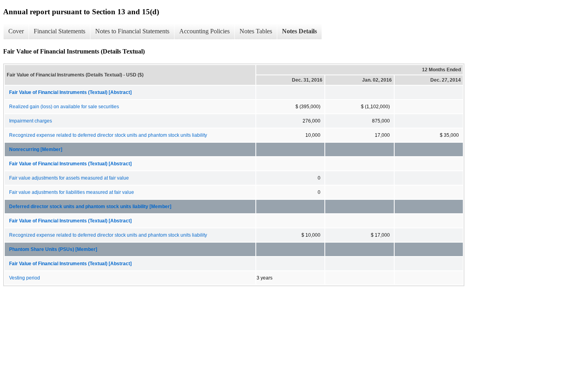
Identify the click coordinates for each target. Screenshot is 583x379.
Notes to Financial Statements (132, 31)
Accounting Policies (204, 31)
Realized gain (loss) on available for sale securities (64, 106)
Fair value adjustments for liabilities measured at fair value (71, 192)
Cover (16, 31)
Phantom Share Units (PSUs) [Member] (53, 249)
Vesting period (24, 278)
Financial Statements (59, 31)
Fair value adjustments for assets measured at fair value (69, 178)
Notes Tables (256, 31)
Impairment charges (30, 121)
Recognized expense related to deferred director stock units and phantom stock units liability (108, 135)
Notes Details (299, 31)
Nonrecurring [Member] (35, 149)
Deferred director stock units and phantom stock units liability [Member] (90, 206)
